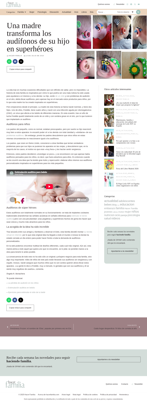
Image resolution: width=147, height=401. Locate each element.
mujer (119, 96)
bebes (131, 173)
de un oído (60, 96)
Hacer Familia (122, 99)
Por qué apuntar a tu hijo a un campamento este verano (127, 142)
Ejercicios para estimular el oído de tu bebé (26, 292)
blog (114, 204)
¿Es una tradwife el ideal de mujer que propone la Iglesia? (127, 104)
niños (118, 137)
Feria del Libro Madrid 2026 (127, 169)
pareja (119, 116)
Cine (118, 205)
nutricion (109, 215)
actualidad (128, 96)
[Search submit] (138, 12)
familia (119, 113)
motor (121, 212)
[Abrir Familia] (25, 12)
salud (107, 218)
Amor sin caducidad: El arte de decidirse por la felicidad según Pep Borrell (128, 154)
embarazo (109, 208)
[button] (9, 61)
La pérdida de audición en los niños (23, 283)
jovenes (108, 211)
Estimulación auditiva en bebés (21, 288)
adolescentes (123, 134)
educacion (133, 109)
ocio (118, 130)
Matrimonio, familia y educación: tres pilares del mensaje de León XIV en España (126, 123)
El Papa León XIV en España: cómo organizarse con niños (128, 185)
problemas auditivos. (15, 135)
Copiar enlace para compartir (20, 69)
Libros (135, 165)
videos (115, 218)
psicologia (134, 215)
